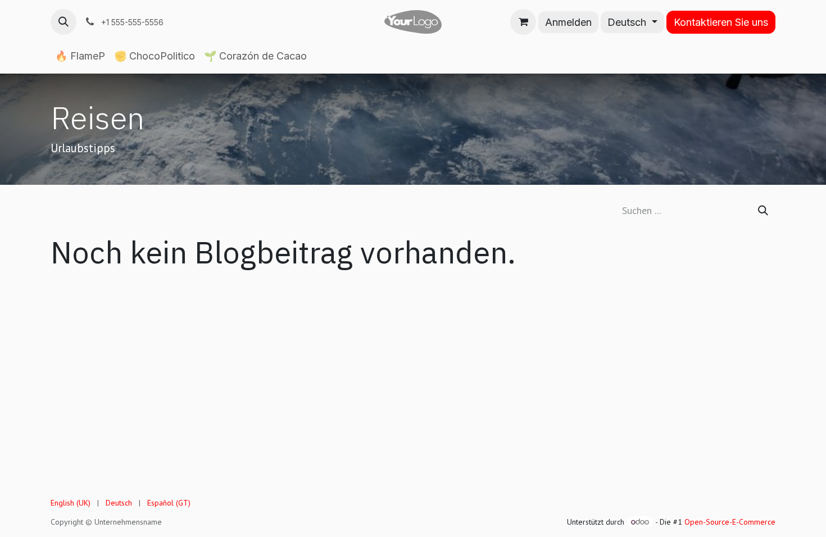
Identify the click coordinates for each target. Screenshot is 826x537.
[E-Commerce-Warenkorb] (523, 22)
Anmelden (568, 22)
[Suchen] (763, 210)
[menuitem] (80, 56)
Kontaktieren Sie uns (721, 22)
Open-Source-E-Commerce (729, 522)
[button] (63, 22)
